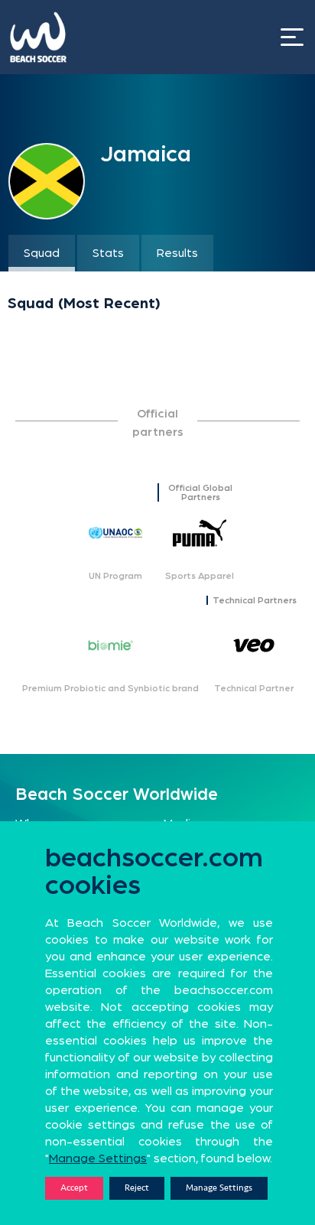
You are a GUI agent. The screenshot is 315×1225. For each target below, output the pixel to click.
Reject (137, 1188)
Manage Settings (219, 1188)
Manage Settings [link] (98, 1158)
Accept (74, 1188)
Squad (42, 253)
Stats (108, 253)
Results (177, 253)
